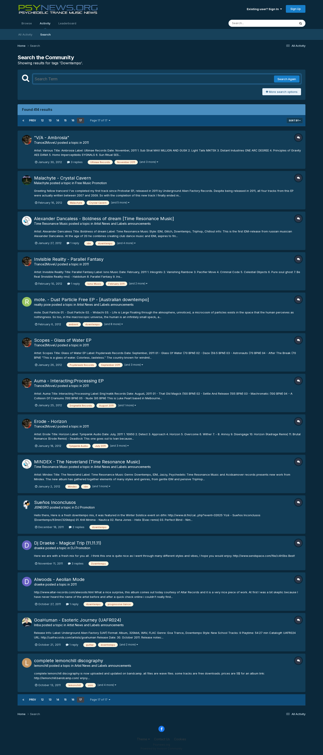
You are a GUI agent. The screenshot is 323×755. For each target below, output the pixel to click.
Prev (32, 120)
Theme (142, 739)
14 (57, 120)
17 (80, 120)
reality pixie (42, 304)
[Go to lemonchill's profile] (27, 663)
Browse (27, 23)
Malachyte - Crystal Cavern (62, 178)
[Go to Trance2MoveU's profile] (27, 140)
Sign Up (295, 9)
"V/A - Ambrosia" (51, 137)
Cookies (180, 739)
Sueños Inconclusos (55, 502)
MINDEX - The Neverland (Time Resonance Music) (87, 461)
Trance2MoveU (45, 142)
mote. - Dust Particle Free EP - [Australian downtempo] (91, 299)
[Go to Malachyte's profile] (27, 180)
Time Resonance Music (51, 223)
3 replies (76, 162)
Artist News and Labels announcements (122, 223)
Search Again (287, 79)
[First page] (23, 120)
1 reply (74, 243)
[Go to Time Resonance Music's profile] (27, 221)
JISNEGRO (41, 507)
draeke (39, 548)
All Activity (25, 34)
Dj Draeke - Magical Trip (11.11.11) (67, 543)
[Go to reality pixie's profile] (27, 302)
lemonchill (41, 665)
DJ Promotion (85, 507)
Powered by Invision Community (161, 748)
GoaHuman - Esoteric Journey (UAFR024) (77, 620)
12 (42, 120)
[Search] (300, 23)
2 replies (78, 527)
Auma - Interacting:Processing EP (69, 380)
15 (65, 120)
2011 (86, 142)
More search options (283, 91)
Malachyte (41, 183)
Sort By (294, 120)
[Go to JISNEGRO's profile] (27, 504)
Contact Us (162, 739)
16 (72, 120)
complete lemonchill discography (68, 660)
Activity (45, 23)
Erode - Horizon (50, 421)
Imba (37, 625)
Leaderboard (67, 23)
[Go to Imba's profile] (27, 622)
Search (45, 34)
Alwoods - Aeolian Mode (59, 579)
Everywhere (282, 23)
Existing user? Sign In (263, 9)
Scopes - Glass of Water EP (62, 340)
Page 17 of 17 (99, 120)
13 (50, 120)
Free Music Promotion (91, 183)
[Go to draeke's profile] (27, 545)
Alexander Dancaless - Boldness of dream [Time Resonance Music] (104, 218)
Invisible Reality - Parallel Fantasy (68, 259)
